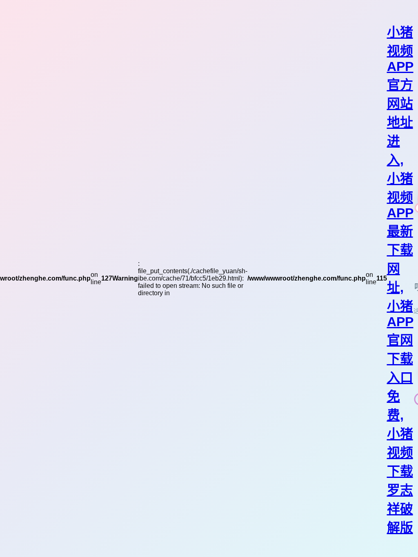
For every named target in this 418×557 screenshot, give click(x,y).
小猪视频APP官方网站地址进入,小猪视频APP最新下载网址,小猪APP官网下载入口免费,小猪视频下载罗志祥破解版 (400, 280)
